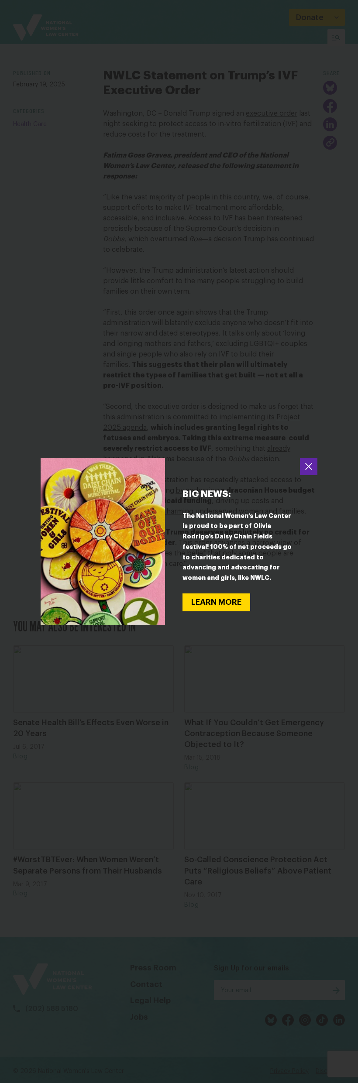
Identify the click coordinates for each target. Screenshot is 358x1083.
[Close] (308, 466)
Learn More (216, 602)
